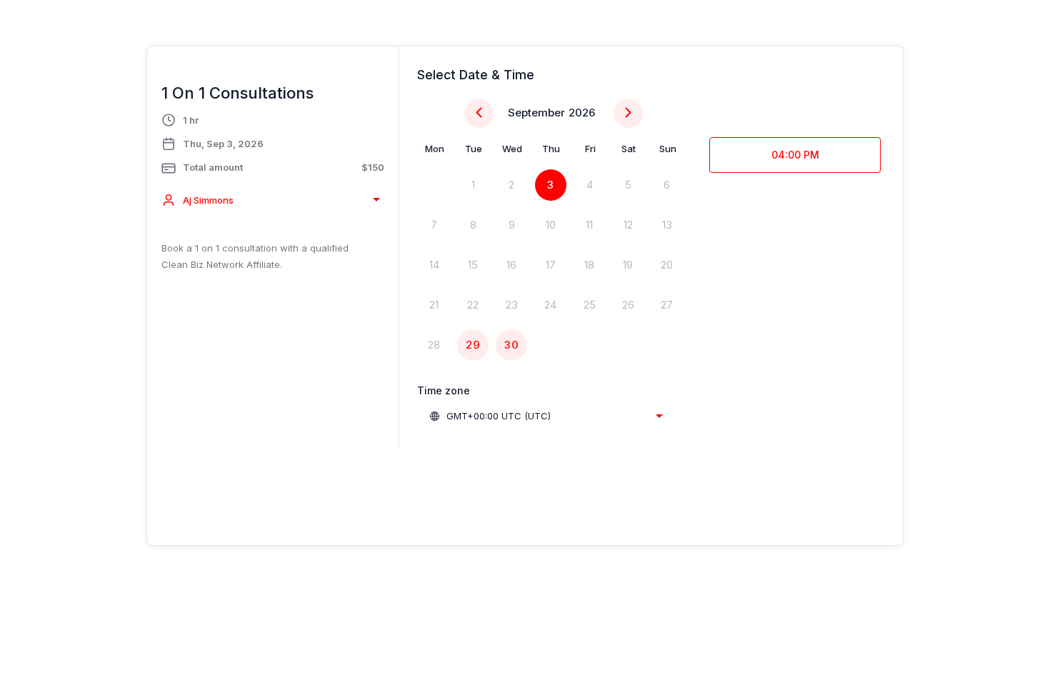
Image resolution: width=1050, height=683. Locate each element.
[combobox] (272, 200)
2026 (582, 112)
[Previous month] (479, 113)
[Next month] (628, 113)
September (536, 112)
